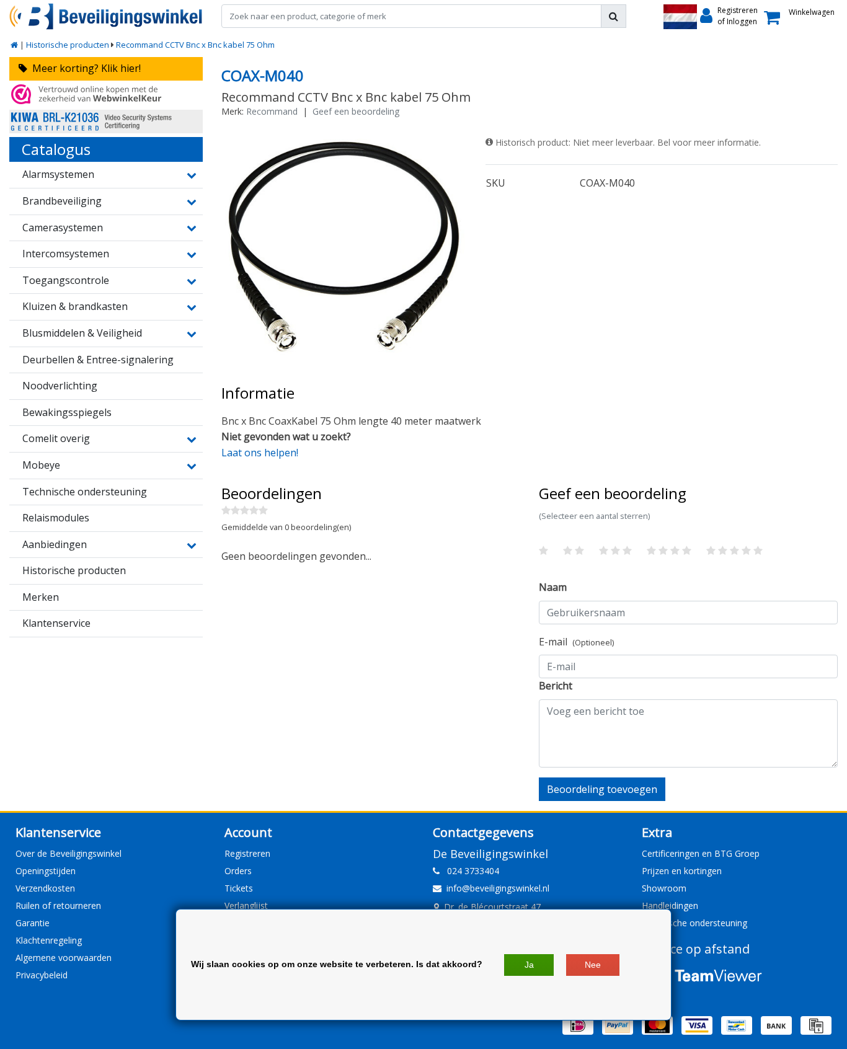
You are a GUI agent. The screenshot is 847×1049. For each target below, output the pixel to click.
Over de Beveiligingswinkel (69, 853)
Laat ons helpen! (259, 452)
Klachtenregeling (49, 940)
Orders (238, 871)
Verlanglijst (246, 905)
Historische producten (67, 44)
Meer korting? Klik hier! (84, 68)
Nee (593, 965)
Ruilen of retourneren (58, 905)
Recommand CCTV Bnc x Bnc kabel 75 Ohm (195, 44)
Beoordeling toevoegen (602, 789)
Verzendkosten (45, 888)
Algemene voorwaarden (64, 957)
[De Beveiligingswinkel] (106, 16)
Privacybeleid (42, 975)
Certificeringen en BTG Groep (701, 853)
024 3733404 (469, 871)
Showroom (664, 888)
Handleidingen (670, 905)
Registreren (247, 853)
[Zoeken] (613, 16)
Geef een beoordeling (356, 111)
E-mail (576, 641)
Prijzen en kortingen (682, 871)
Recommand (272, 111)
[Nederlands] (680, 16)
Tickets (238, 888)
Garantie (33, 923)
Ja (529, 965)
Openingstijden (46, 871)
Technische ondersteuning (694, 923)
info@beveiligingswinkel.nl (497, 888)
